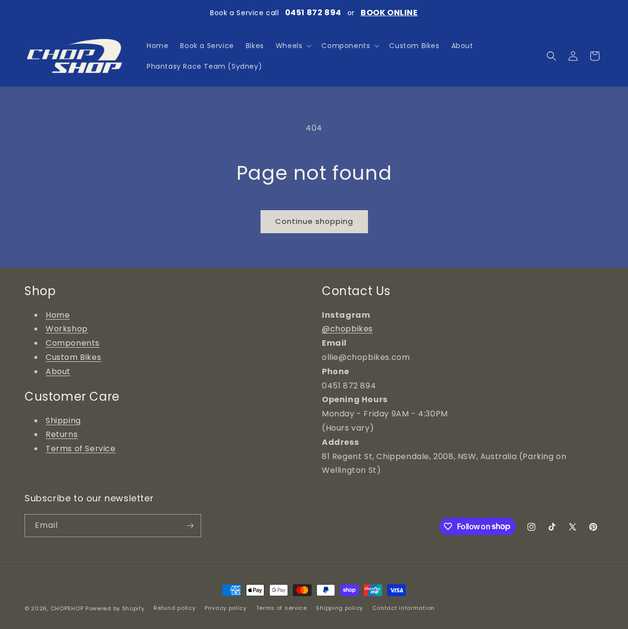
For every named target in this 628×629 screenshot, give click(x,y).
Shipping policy (339, 608)
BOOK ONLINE (389, 12)
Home (58, 315)
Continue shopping (314, 221)
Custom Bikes (73, 357)
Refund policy (174, 608)
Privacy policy (226, 608)
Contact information (403, 608)
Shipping (63, 420)
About (58, 371)
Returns (62, 434)
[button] (293, 45)
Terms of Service (81, 448)
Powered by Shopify (115, 608)
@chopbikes (347, 328)
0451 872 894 (313, 12)
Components (73, 343)
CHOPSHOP (67, 608)
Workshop (67, 328)
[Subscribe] (190, 525)
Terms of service (281, 608)
